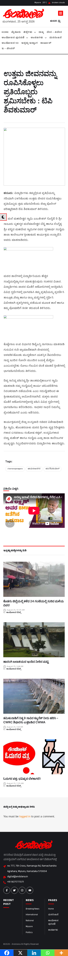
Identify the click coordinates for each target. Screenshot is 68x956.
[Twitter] (14, 890)
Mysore (29, 927)
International (32, 915)
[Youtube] (29, 890)
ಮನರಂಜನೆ (53, 915)
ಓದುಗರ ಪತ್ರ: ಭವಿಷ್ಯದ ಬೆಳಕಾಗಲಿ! (22, 778)
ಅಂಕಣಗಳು (53, 930)
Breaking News (32, 909)
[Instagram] (22, 890)
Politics (29, 933)
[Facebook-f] (6, 890)
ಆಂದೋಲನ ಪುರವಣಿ (53, 922)
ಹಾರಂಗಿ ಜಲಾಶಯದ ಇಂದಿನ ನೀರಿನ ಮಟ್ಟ (26, 661)
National (30, 921)
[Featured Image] (34, 579)
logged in (24, 816)
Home (51, 909)
